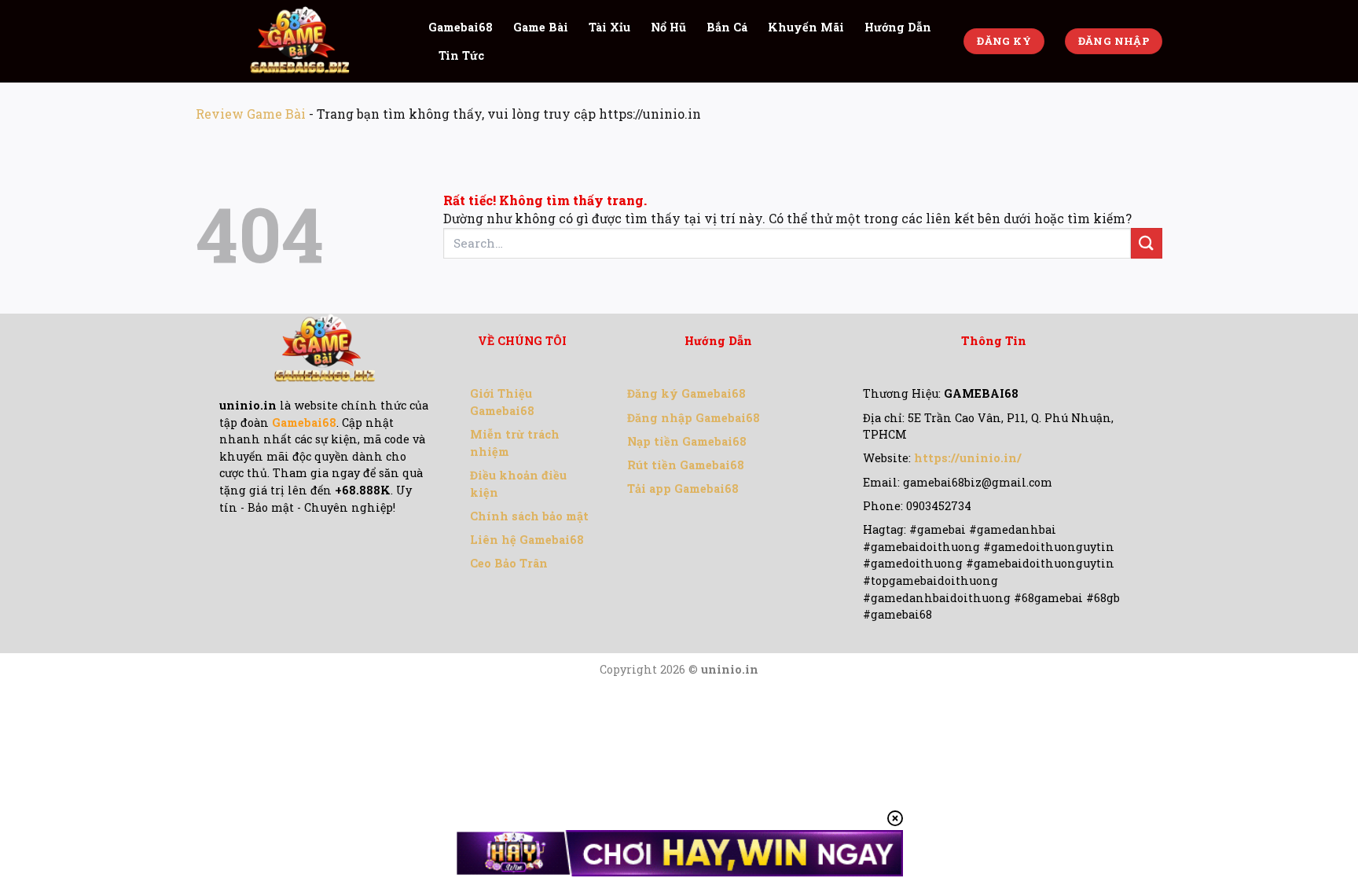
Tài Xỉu (609, 27)
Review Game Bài (251, 113)
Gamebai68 (460, 27)
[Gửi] (1146, 243)
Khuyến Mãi (806, 27)
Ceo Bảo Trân (509, 563)
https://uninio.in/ (968, 457)
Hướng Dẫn (897, 27)
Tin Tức (461, 55)
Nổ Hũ (668, 27)
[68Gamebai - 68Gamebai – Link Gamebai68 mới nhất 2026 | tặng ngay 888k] (300, 41)
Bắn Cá (727, 27)
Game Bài (540, 27)
